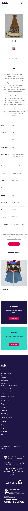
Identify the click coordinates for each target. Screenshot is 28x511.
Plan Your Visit (5, 401)
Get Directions (5, 380)
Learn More (14, 318)
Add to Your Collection (14, 58)
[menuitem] (14, 404)
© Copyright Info (7, 56)
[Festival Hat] (14, 273)
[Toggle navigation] (22, 3)
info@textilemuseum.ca (11, 385)
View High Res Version (19, 56)
